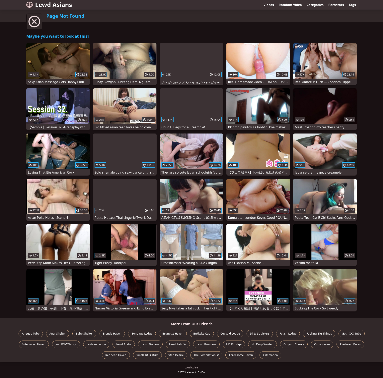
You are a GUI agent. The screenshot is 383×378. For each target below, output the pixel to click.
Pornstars (336, 5)
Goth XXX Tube (351, 333)
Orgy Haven (322, 344)
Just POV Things (66, 344)
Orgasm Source (293, 344)
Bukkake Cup (201, 333)
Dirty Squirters (259, 333)
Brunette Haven (172, 333)
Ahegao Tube (30, 333)
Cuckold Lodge (230, 333)
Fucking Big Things (319, 333)
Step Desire (176, 355)
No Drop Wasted (262, 344)
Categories (315, 5)
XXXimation (270, 355)
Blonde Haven (112, 333)
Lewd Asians (53, 5)
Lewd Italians (150, 344)
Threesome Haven (241, 355)
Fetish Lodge (287, 333)
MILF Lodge (234, 344)
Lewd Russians (206, 344)
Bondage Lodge (141, 333)
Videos (269, 5)
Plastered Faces (350, 344)
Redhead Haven (115, 355)
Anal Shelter (57, 333)
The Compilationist (206, 355)
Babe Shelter (84, 333)
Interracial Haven (33, 344)
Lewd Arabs (123, 344)
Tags (352, 5)
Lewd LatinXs (178, 344)
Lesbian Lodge (96, 344)
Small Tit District (147, 355)
